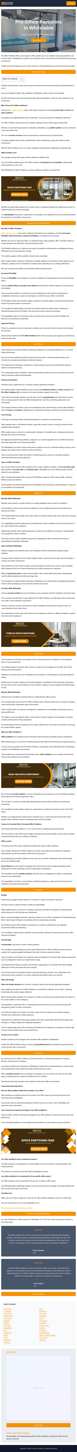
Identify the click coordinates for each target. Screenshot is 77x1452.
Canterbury (13, 1208)
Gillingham (7, 1333)
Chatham (7, 1342)
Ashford (6, 1323)
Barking (29, 1208)
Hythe (6, 1335)
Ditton (41, 1318)
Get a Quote (37, 40)
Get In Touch (38, 1425)
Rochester (43, 1313)
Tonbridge (42, 1330)
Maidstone (43, 1311)
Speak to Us (38, 493)
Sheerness (7, 1318)
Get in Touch (38, 344)
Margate (6, 1321)
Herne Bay (5, 1208)
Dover (6, 1337)
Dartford (42, 1328)
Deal (5, 1330)
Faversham (22, 1208)
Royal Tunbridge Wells (47, 1335)
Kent (41, 1309)
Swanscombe (44, 1325)
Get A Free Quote (38, 1294)
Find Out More (38, 654)
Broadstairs (8, 1328)
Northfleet (42, 1323)
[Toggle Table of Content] (20, 79)
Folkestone (8, 1340)
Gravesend (43, 1321)
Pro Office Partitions (17, 110)
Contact (71, 3)
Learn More (38, 889)
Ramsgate (7, 1325)
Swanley (42, 1340)
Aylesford (42, 1316)
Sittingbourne (8, 1316)
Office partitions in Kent (9, 233)
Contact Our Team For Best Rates (38, 223)
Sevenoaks (43, 1337)
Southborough (44, 1333)
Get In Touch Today (38, 72)
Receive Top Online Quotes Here (38, 1214)
